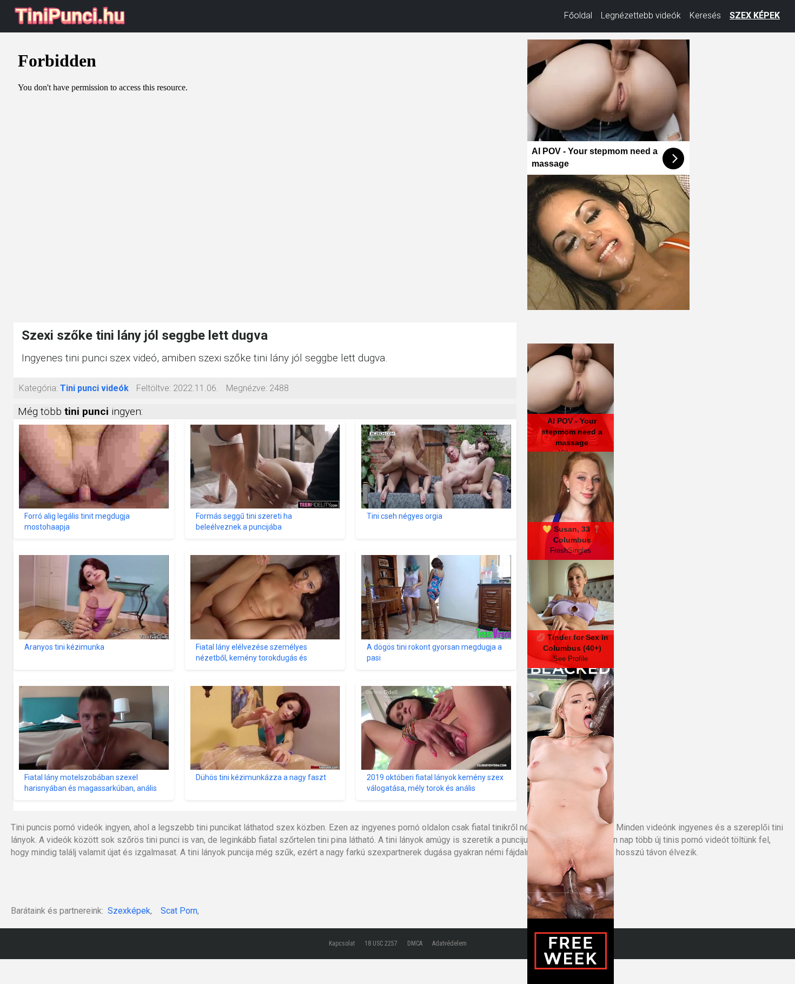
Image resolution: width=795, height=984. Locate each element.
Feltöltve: (153, 388)
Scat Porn (179, 911)
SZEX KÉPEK (755, 15)
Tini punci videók (94, 388)
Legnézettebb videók (641, 15)
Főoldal (578, 15)
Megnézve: (246, 388)
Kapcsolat (342, 943)
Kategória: (38, 388)
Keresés (705, 15)
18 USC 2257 (381, 943)
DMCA (414, 943)
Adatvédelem (449, 943)
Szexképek (129, 911)
